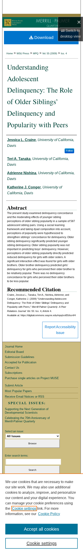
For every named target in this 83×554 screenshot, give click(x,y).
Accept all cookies (41, 529)
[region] (41, 513)
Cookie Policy (49, 514)
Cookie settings (24, 508)
